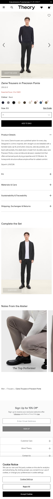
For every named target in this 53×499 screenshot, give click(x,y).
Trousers (10, 389)
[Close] (51, 2)
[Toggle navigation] (4, 7)
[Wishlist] (41, 7)
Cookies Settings (26, 479)
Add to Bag (27, 123)
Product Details (8, 135)
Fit (2, 174)
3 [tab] (26, 77)
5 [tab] (47, 77)
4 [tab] (36, 77)
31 (3, 115)
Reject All (26, 487)
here (38, 414)
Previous (4, 45)
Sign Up (26, 429)
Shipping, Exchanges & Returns (16, 206)
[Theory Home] (26, 7)
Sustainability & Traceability (14, 195)
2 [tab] (16, 77)
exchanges (25, 2)
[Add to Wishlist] (49, 16)
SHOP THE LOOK (11, 73)
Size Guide (47, 108)
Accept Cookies (26, 494)
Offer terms (17, 414)
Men (3, 389)
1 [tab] (5, 77)
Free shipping (14, 2)
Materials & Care (9, 185)
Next (49, 45)
